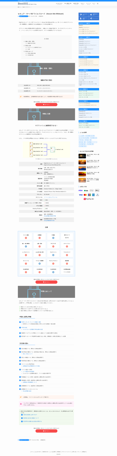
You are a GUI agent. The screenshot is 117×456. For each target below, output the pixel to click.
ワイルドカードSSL (33, 16)
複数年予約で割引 (31, 43)
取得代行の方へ (46, 451)
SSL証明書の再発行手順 (50, 216)
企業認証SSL (41, 16)
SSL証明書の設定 (27, 391)
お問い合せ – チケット (76, 451)
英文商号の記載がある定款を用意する (32, 421)
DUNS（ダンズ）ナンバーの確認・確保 (31, 322)
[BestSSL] (27, 4)
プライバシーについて (66, 451)
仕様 (29, 49)
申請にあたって (29, 51)
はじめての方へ (38, 451)
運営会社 (84, 451)
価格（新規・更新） (30, 41)
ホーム (32, 451)
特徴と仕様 (28, 45)
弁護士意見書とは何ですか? (30, 414)
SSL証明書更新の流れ (49, 220)
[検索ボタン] (97, 3)
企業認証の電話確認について (30, 382)
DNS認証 (32, 371)
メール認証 (25, 371)
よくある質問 (53, 451)
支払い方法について (27, 353)
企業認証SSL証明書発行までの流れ (31, 366)
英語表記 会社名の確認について (31, 418)
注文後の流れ (31, 55)
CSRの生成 (24, 327)
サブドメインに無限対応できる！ (35, 47)
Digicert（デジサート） (23, 16)
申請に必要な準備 (31, 53)
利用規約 (58, 451)
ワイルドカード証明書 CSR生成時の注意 (33, 329)
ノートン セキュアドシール (50, 197)
